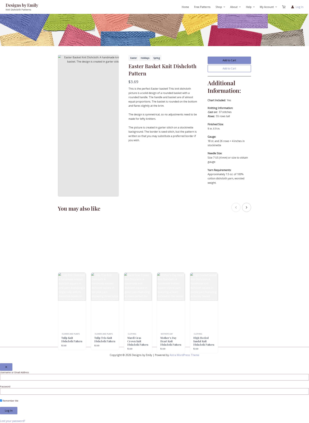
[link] (246, 207)
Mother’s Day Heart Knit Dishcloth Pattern (170, 341)
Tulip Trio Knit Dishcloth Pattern (104, 339)
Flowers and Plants (71, 334)
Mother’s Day (167, 334)
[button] (284, 6)
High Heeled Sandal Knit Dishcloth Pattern (203, 341)
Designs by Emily (22, 5)
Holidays (145, 57)
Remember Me (10, 400)
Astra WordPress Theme (184, 355)
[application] (223, 7)
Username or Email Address (14, 372)
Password (5, 386)
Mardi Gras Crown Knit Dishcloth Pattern (137, 341)
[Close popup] (6, 367)
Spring (156, 57)
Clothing (132, 334)
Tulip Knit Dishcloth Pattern (71, 339)
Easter (133, 57)
